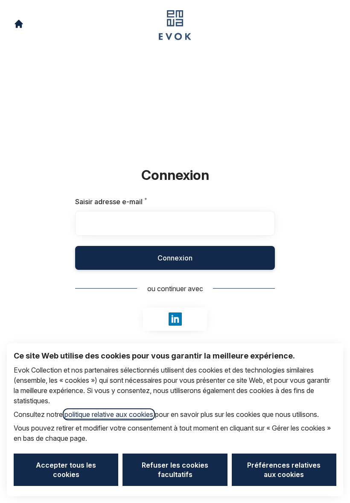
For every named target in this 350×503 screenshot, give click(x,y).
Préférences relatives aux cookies (284, 470)
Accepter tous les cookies (66, 470)
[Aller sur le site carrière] (19, 24)
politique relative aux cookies (108, 414)
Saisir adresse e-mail (122, 201)
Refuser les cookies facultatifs (175, 470)
